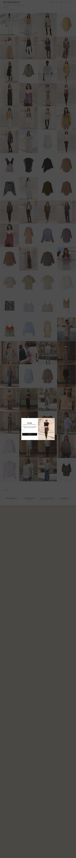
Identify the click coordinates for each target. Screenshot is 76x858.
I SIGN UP (29, 434)
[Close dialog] (53, 419)
